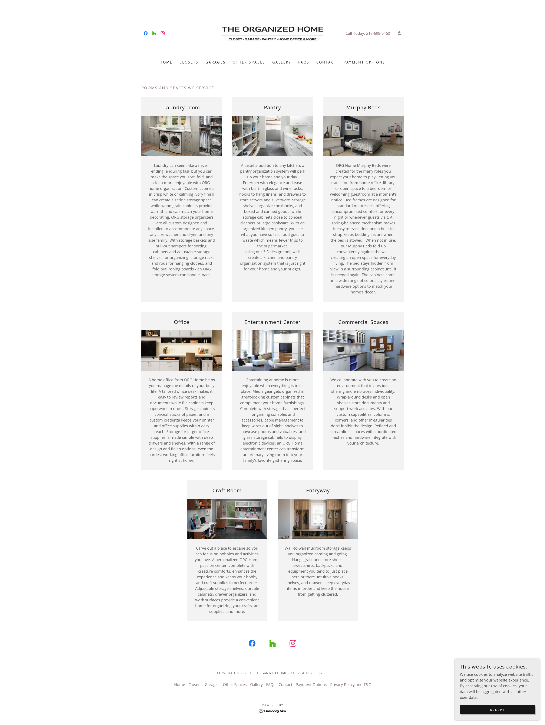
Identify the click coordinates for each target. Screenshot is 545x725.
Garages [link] (215, 62)
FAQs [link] (304, 62)
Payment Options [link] (364, 62)
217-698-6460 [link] (378, 33)
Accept (497, 710)
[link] (145, 33)
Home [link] (166, 62)
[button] (399, 33)
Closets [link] (189, 62)
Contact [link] (326, 62)
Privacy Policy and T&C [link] (350, 684)
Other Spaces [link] (249, 62)
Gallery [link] (281, 62)
